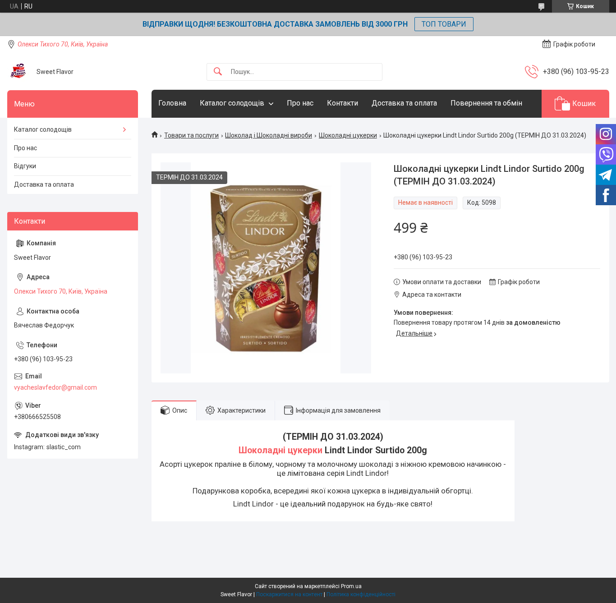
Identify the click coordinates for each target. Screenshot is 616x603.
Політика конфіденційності (360, 594)
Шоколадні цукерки (348, 135)
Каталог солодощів (232, 103)
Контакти (342, 103)
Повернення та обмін (486, 103)
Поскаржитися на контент (289, 594)
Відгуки (25, 166)
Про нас (300, 103)
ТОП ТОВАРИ (444, 24)
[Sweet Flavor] (18, 71)
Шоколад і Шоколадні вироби (268, 135)
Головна (172, 103)
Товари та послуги (191, 135)
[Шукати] (217, 72)
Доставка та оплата (404, 103)
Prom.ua (351, 586)
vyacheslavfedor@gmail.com (55, 387)
